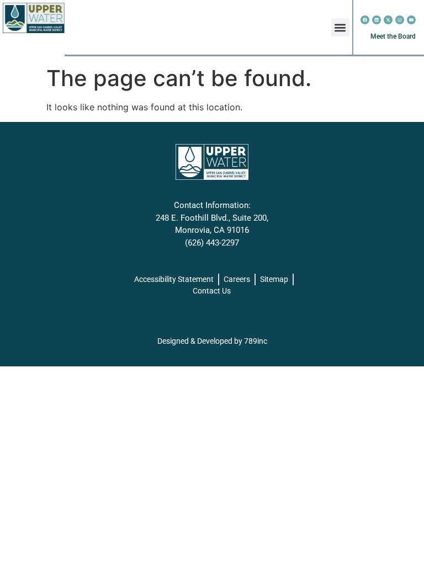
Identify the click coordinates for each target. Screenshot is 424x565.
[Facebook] (365, 19)
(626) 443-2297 (212, 243)
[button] (340, 27)
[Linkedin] (376, 19)
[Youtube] (411, 19)
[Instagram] (399, 19)
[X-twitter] (388, 19)
